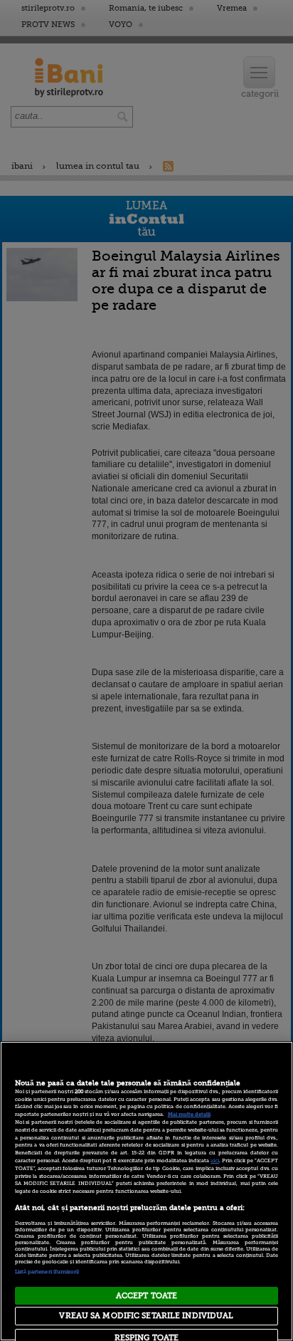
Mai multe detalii (189, 1114)
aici (215, 1161)
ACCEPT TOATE (146, 1295)
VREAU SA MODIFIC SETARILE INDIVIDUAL (146, 1315)
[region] (146, 1191)
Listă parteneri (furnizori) (47, 1272)
